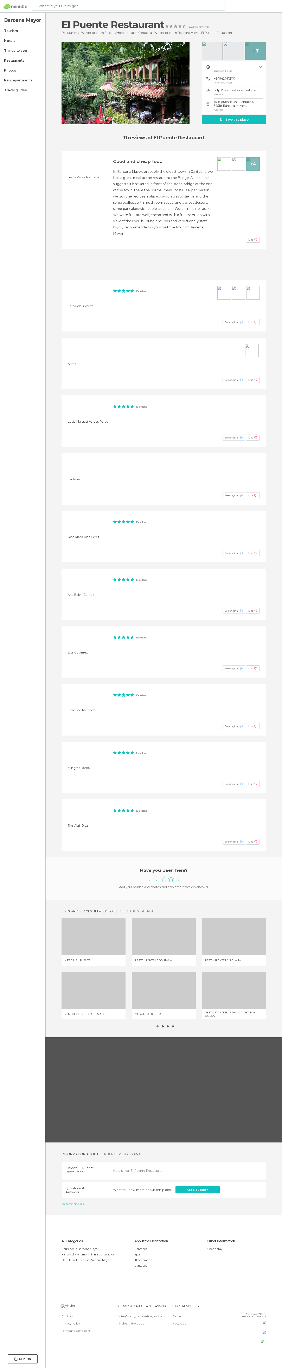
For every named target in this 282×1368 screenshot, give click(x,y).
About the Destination (151, 1241)
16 (197, 27)
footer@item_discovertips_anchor (140, 1316)
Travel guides (15, 90)
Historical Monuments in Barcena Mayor (88, 1254)
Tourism (11, 31)
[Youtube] (263, 1308)
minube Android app (130, 1323)
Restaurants (14, 60)
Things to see (15, 51)
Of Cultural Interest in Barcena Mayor (86, 1260)
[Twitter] (249, 1308)
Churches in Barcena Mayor (80, 1248)
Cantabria (141, 1248)
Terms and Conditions (76, 1330)
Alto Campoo (143, 1260)
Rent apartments (18, 80)
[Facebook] (242, 1308)
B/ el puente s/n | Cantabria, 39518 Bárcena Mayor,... (234, 104)
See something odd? (73, 1204)
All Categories (72, 1241)
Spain (138, 1254)
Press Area (179, 1323)
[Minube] (15, 6)
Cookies (67, 1316)
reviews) (203, 27)
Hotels (9, 41)
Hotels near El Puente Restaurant (137, 1171)
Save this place (237, 119)
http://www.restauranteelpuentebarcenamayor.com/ (237, 90)
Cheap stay (214, 1248)
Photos (10, 70)
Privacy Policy (71, 1323)
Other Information (221, 1241)
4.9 (190, 27)
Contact (177, 1316)
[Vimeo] (256, 1308)
